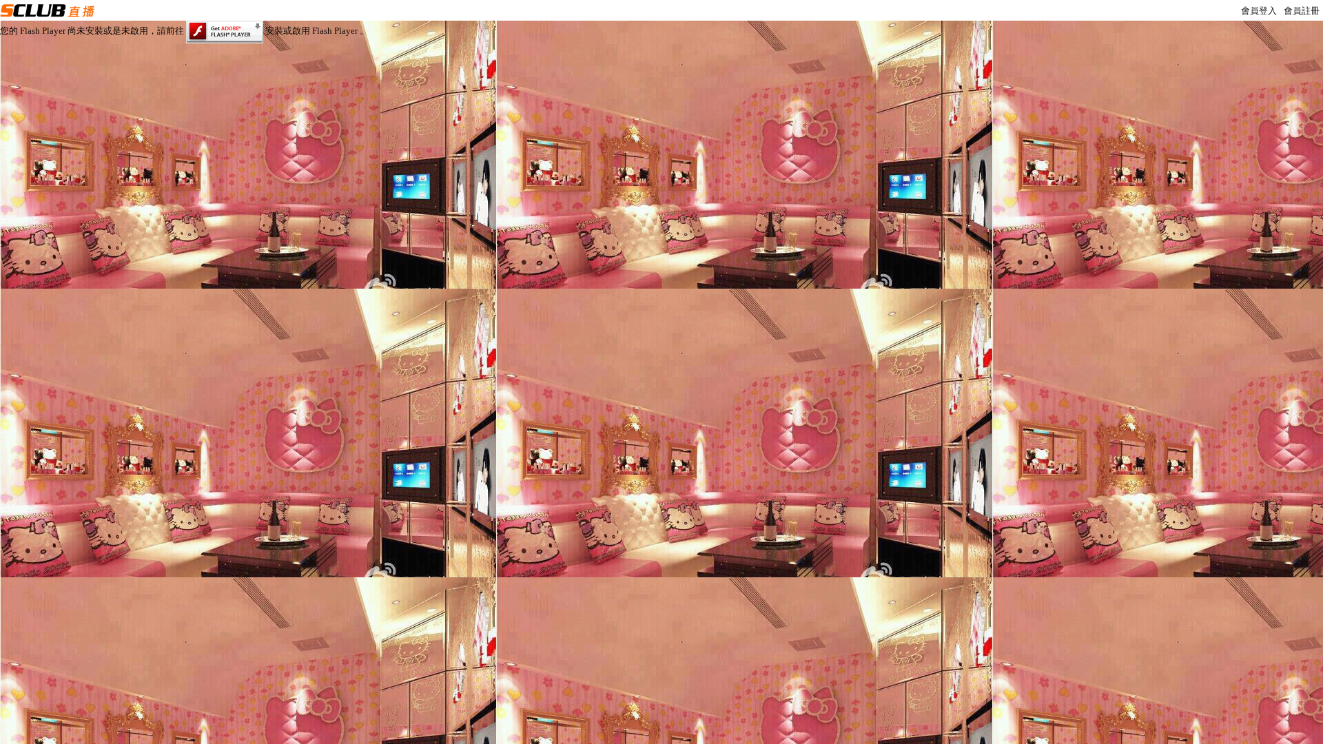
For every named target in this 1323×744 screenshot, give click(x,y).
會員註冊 (1302, 11)
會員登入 (1259, 11)
